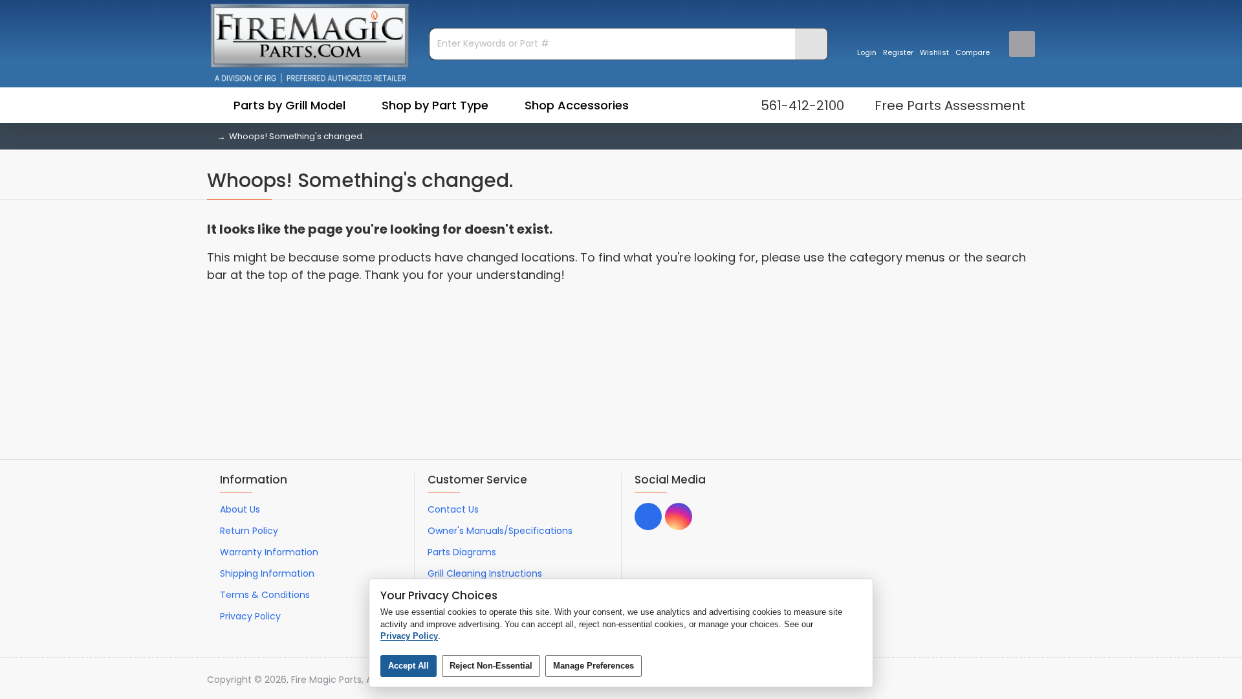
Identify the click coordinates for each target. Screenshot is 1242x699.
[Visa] (954, 680)
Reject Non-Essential (491, 666)
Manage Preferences (593, 666)
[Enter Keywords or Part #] (811, 44)
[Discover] (1028, 680)
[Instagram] (678, 516)
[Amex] (1003, 680)
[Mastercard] (979, 680)
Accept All (408, 666)
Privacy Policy (409, 636)
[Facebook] (648, 516)
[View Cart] (1022, 44)
